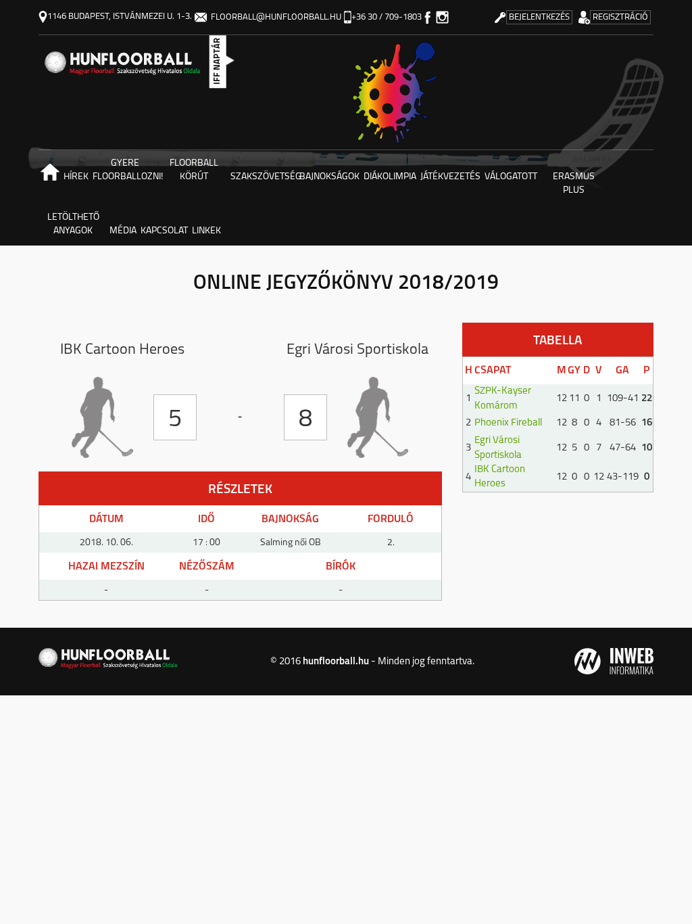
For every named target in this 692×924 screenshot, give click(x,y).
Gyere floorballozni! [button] (126, 170)
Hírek (76, 177)
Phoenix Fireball (508, 423)
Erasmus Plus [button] (574, 183)
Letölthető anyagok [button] (73, 224)
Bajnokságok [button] (329, 177)
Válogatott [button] (511, 177)
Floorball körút (194, 170)
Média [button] (123, 231)
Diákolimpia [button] (390, 177)
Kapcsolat (164, 231)
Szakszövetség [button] (263, 177)
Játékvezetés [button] (450, 177)
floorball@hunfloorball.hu (276, 17)
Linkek (206, 231)
